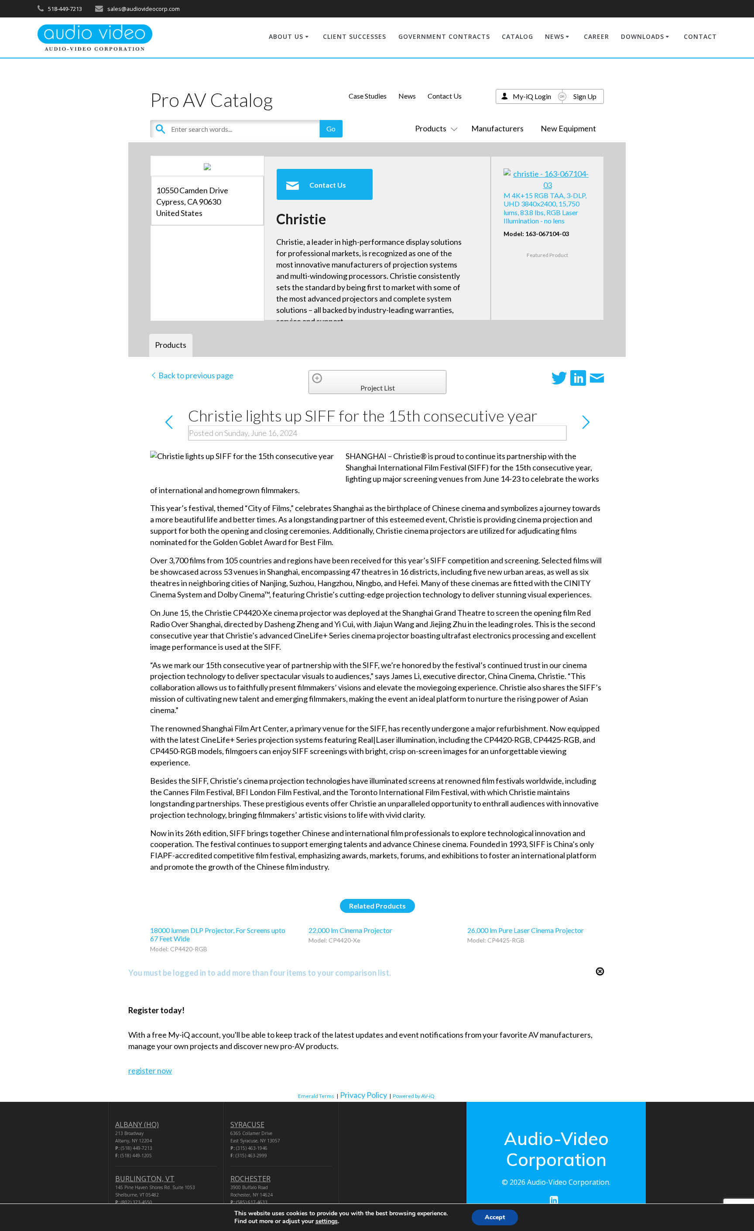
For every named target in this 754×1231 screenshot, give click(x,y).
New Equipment (568, 128)
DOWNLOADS (642, 36)
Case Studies (368, 96)
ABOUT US (286, 36)
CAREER (596, 36)
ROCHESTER (250, 1178)
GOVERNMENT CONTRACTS (444, 36)
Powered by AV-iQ (414, 1096)
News (407, 96)
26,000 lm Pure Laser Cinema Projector (525, 930)
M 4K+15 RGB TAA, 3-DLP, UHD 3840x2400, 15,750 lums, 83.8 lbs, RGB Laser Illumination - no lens (545, 208)
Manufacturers (497, 128)
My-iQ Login (532, 96)
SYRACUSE (247, 1124)
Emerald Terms (316, 1096)
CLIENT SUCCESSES (354, 36)
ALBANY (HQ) (137, 1124)
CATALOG (517, 36)
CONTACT (700, 36)
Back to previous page (195, 375)
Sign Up (584, 96)
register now (150, 1070)
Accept (495, 1217)
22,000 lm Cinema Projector (350, 930)
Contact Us (445, 96)
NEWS (554, 36)
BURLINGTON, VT (145, 1178)
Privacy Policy (363, 1095)
